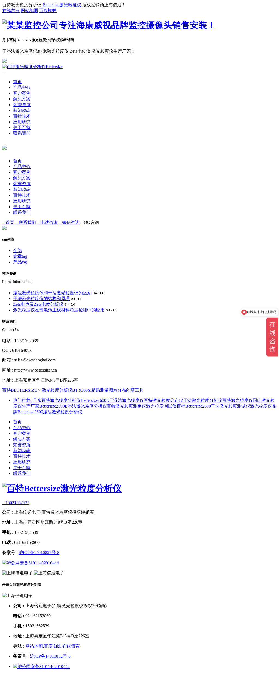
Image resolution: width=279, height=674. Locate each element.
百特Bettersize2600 (194, 406)
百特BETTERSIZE (19, 390)
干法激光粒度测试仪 (230, 406)
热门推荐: (22, 400)
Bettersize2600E (95, 400)
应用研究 (22, 121)
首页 (17, 81)
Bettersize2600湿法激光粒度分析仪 (49, 411)
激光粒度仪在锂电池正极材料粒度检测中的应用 (59, 310)
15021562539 (15, 502)
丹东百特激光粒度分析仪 (57, 400)
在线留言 (11, 10)
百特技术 (22, 116)
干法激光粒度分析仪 (202, 400)
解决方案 (22, 99)
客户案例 (22, 93)
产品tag (20, 262)
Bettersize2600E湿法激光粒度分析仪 (73, 406)
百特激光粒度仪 (237, 400)
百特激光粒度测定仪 (126, 406)
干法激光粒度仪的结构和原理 (41, 298)
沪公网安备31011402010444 (33, 563)
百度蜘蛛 (48, 10)
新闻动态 (22, 110)
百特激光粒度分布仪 (163, 400)
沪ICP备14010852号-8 (39, 552)
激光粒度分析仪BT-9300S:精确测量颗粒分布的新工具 (93, 390)
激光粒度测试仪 (161, 406)
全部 (17, 250)
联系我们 (22, 133)
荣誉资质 (22, 104)
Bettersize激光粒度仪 (62, 4)
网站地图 (29, 10)
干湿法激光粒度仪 (126, 400)
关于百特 (22, 127)
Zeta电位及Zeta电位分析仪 (38, 304)
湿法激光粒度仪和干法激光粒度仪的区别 (52, 292)
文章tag (20, 256)
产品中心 (22, 87)
